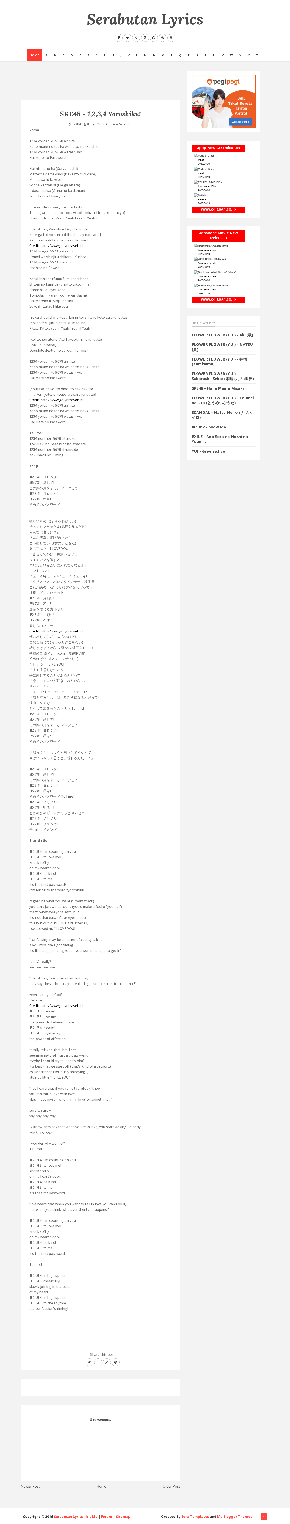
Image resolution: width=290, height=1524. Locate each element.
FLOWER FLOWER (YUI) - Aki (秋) (222, 334)
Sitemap (123, 1516)
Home (34, 55)
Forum (106, 1516)
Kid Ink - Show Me (209, 427)
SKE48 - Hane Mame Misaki (218, 388)
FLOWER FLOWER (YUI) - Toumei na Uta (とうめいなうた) (223, 400)
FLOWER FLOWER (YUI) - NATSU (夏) (222, 347)
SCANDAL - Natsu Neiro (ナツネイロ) (222, 415)
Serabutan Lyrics (145, 19)
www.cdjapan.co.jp (218, 209)
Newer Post (30, 1486)
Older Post (171, 1486)
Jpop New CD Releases (218, 148)
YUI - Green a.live (208, 451)
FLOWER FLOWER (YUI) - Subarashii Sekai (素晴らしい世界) (223, 376)
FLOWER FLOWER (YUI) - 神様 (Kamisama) (219, 361)
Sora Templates (195, 1516)
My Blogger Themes (234, 1516)
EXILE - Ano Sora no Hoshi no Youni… (220, 439)
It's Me (91, 1516)
